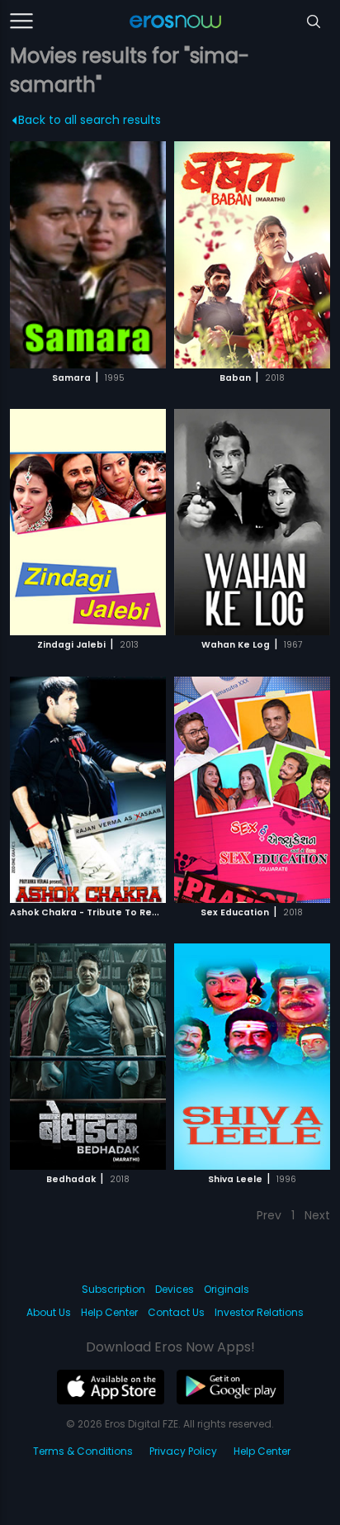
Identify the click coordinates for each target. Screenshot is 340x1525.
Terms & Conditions (83, 1451)
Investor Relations (259, 1312)
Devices (174, 1289)
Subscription (113, 1289)
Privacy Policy (183, 1451)
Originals (226, 1289)
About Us (48, 1312)
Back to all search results (89, 120)
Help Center (109, 1312)
